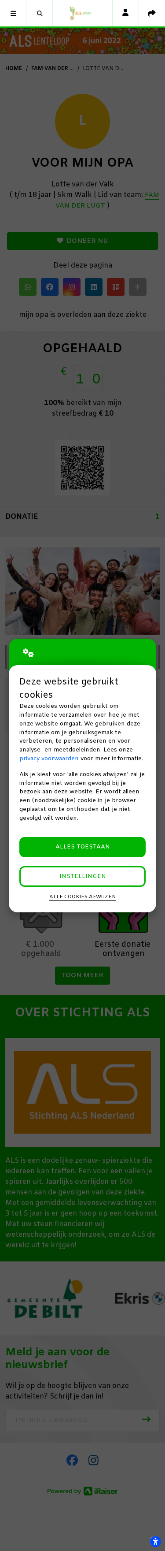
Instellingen (82, 876)
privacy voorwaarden (49, 758)
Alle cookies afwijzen (82, 896)
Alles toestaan (82, 847)
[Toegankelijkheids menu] (155, 1541)
